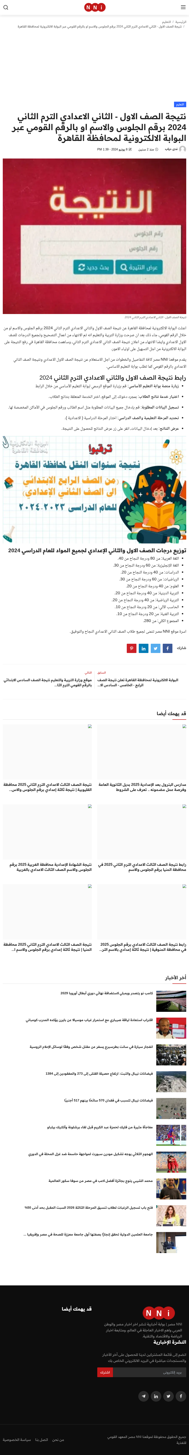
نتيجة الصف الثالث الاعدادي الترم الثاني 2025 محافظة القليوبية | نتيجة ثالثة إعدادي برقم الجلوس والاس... (47, 787)
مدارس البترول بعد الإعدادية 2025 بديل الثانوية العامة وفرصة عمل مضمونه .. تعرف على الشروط (142, 787)
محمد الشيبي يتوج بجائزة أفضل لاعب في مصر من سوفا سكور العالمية (101, 1181)
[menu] (183, 7)
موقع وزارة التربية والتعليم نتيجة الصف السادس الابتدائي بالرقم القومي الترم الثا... (48, 682)
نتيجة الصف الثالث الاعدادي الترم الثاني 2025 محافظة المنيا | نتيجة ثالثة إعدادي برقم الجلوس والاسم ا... (47, 947)
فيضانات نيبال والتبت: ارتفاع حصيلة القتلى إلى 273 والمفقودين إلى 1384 (99, 1073)
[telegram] (143, 1396)
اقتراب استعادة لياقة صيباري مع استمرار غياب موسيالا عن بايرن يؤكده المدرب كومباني (89, 1020)
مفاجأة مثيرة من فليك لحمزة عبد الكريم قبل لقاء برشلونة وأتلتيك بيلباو (100, 1127)
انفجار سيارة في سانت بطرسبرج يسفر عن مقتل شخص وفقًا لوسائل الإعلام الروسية (91, 1047)
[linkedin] (156, 1396)
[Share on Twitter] (155, 648)
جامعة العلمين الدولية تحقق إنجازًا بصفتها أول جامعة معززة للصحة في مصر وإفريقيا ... (88, 1234)
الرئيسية (180, 22)
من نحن (58, 1439)
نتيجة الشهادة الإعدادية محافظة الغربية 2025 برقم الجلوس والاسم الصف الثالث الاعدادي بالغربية (51, 867)
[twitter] (168, 1396)
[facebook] (181, 1396)
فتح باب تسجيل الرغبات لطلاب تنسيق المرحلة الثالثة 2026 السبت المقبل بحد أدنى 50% (89, 1207)
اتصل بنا (41, 1439)
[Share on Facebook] (167, 648)
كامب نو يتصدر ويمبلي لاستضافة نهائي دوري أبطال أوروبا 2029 (107, 993)
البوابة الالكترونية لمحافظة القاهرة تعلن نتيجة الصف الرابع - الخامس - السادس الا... (137, 682)
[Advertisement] (94, 67)
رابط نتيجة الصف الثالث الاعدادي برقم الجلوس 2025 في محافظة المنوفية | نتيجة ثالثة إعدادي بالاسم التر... (142, 947)
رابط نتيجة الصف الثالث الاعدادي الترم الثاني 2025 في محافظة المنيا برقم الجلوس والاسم (142, 867)
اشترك (105, 1372)
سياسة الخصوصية (17, 1439)
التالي (88, 672)
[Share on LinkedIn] (143, 648)
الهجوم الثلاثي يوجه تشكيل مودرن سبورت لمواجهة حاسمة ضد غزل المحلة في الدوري (90, 1154)
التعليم (166, 22)
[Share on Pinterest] (131, 648)
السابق (101, 672)
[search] (6, 7)
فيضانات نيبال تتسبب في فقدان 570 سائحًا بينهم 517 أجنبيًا (108, 1100)
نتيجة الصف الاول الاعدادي (63, 359)
